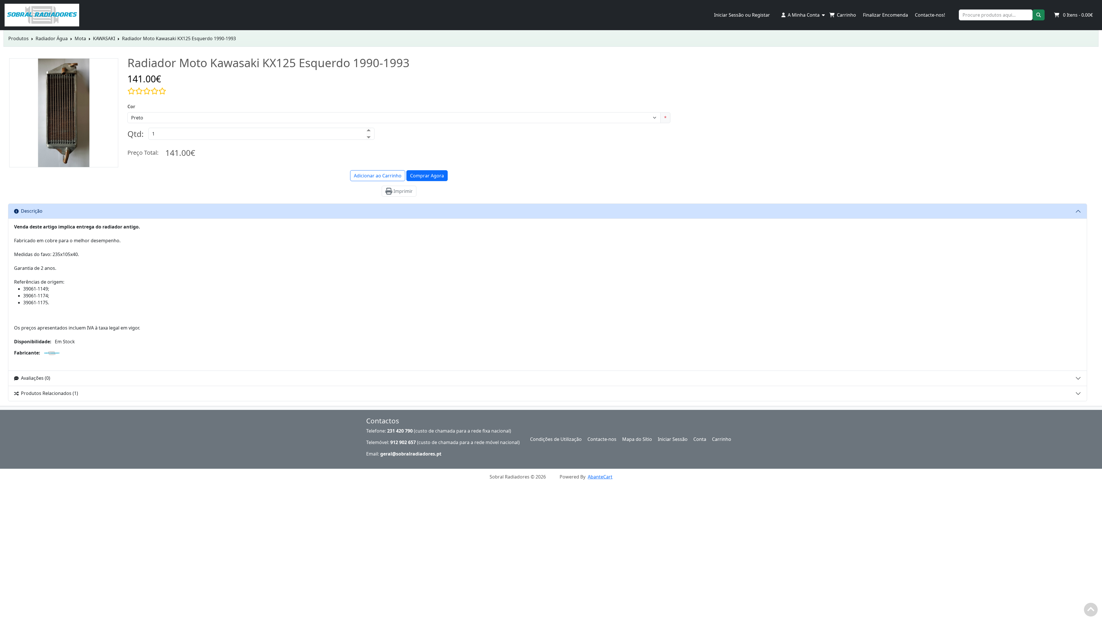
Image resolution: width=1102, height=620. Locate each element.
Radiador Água (52, 38)
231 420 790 (400, 431)
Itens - (1078, 15)
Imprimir (402, 191)
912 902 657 (403, 442)
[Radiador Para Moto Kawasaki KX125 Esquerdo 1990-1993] (63, 164)
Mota (80, 38)
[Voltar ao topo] (1092, 611)
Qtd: (135, 133)
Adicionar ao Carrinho (377, 176)
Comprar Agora (427, 176)
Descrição (31, 211)
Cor (131, 106)
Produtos (18, 38)
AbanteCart (600, 477)
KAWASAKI (104, 38)
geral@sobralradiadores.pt (410, 454)
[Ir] (1039, 14)
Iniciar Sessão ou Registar (742, 15)
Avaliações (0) (35, 378)
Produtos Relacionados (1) (49, 393)
